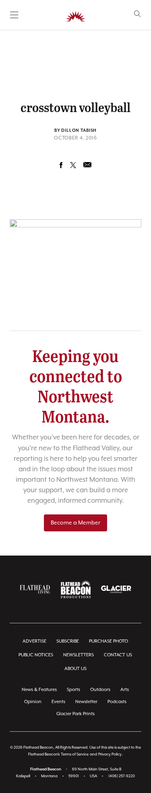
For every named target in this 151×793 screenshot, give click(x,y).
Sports (73, 689)
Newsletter (86, 701)
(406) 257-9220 (121, 776)
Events (58, 701)
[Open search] (137, 14)
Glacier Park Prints (75, 713)
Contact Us (118, 655)
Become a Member (75, 523)
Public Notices (36, 655)
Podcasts (117, 701)
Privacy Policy (110, 754)
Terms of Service (75, 754)
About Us (75, 668)
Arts (124, 689)
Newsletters (78, 655)
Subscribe (67, 641)
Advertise (34, 641)
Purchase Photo (108, 641)
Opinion (32, 701)
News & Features (39, 689)
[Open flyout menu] (14, 15)
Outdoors (100, 689)
